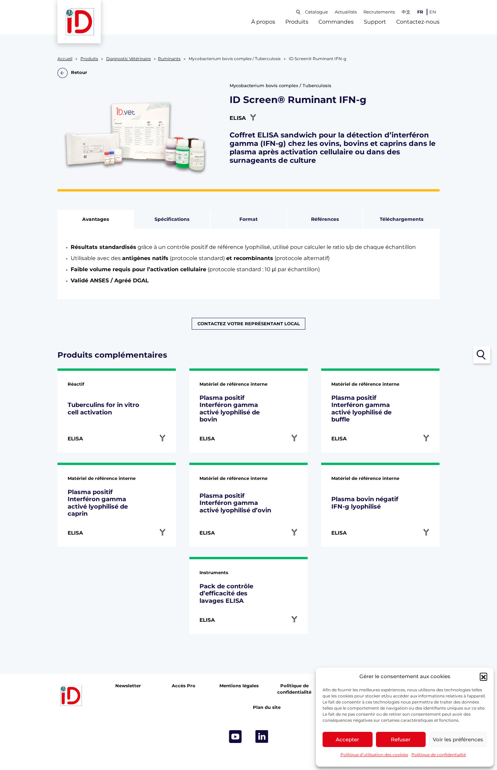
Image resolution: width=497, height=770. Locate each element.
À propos (263, 22)
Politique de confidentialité (438, 754)
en (432, 12)
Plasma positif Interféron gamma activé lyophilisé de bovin (229, 408)
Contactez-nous (418, 22)
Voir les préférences (458, 739)
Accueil (64, 58)
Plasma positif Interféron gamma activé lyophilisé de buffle (361, 408)
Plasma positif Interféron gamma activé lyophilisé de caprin (98, 502)
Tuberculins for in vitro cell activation (103, 408)
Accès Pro (183, 685)
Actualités (346, 12)
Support (375, 22)
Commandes (336, 22)
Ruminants (169, 58)
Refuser (400, 739)
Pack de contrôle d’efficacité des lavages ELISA (226, 593)
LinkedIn (261, 736)
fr (420, 12)
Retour (79, 72)
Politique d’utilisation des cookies (374, 754)
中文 (406, 12)
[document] (248, 263)
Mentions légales (239, 685)
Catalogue (316, 12)
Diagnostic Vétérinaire (128, 58)
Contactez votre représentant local (248, 323)
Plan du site (267, 707)
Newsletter (128, 685)
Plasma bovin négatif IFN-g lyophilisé (364, 502)
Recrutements (379, 12)
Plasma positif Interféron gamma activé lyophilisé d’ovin (235, 503)
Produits (296, 22)
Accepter (347, 739)
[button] (483, 676)
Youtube (235, 736)
